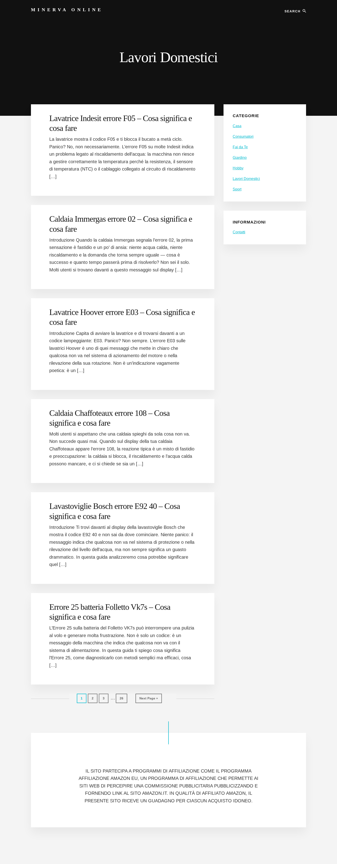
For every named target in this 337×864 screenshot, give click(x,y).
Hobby (238, 168)
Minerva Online (67, 9)
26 (123, 698)
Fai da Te (240, 147)
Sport (237, 189)
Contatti (239, 232)
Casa (237, 126)
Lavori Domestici (246, 179)
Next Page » (148, 699)
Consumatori (243, 136)
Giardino (240, 158)
